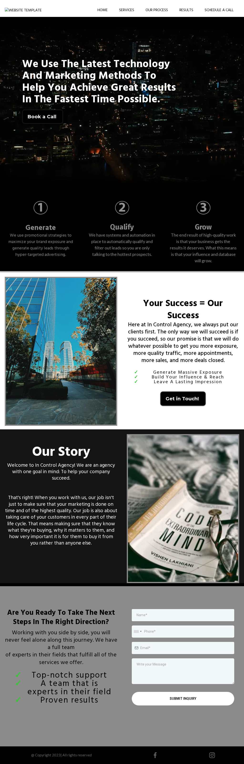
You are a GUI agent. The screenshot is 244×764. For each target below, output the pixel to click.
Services (126, 10)
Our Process (157, 10)
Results (186, 10)
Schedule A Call (219, 10)
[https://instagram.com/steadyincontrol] (212, 755)
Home (102, 10)
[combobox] (137, 631)
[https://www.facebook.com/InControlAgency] (155, 755)
